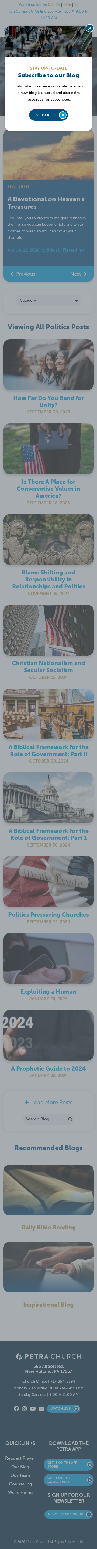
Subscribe (45, 115)
